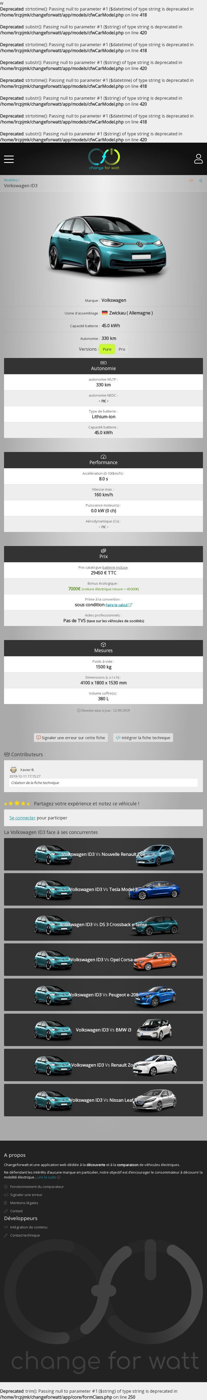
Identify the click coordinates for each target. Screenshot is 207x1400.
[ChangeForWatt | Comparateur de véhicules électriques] (104, 159)
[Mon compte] (198, 161)
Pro (122, 349)
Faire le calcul (117, 604)
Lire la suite (47, 1177)
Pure (107, 349)
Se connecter (22, 818)
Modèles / (11, 180)
